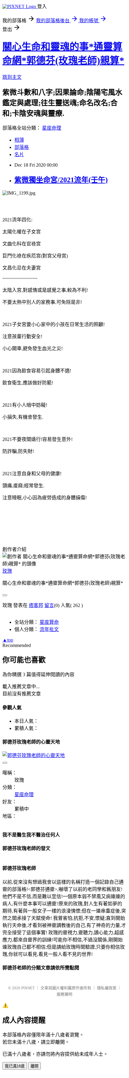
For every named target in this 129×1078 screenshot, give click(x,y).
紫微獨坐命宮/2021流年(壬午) (61, 180)
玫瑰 (7, 571)
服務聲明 (64, 994)
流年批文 (49, 629)
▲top (7, 639)
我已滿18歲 (15, 1066)
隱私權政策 (106, 988)
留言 (49, 605)
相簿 (19, 140)
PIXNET (28, 988)
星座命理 (51, 128)
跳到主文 (12, 77)
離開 (34, 1066)
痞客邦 (36, 605)
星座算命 (49, 622)
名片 (19, 154)
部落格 (21, 147)
